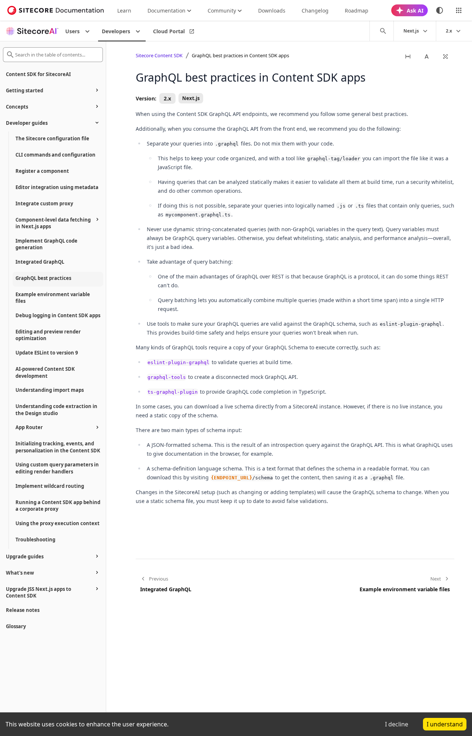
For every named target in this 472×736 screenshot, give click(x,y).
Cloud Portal (169, 31)
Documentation (166, 10)
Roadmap (356, 10)
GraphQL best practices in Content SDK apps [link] (240, 55)
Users (72, 31)
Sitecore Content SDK (159, 55)
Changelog (315, 10)
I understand (445, 724)
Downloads (271, 10)
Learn (124, 10)
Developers (116, 31)
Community (222, 10)
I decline (396, 724)
